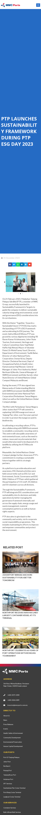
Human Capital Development (13, 746)
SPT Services (7, 783)
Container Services (9, 808)
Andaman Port (8, 779)
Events (5, 729)
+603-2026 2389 (13, 700)
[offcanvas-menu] (38, 5)
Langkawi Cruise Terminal (11, 797)
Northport (6, 766)
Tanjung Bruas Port (9, 775)
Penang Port (7, 770)
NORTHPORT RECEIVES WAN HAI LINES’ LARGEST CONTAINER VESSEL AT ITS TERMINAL (20, 615)
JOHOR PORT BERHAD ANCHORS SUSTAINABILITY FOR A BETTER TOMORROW (17, 577)
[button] (10, 264)
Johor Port (7, 762)
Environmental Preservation (12, 742)
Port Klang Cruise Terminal (12, 792)
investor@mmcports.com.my (17, 705)
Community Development (12, 738)
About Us (6, 716)
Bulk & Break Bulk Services (12, 812)
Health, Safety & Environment (13, 733)
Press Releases (8, 724)
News (5, 720)
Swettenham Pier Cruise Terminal (14, 788)
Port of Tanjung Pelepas (11, 757)
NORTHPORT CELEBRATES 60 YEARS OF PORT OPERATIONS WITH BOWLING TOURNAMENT (20, 653)
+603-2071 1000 (13, 695)
